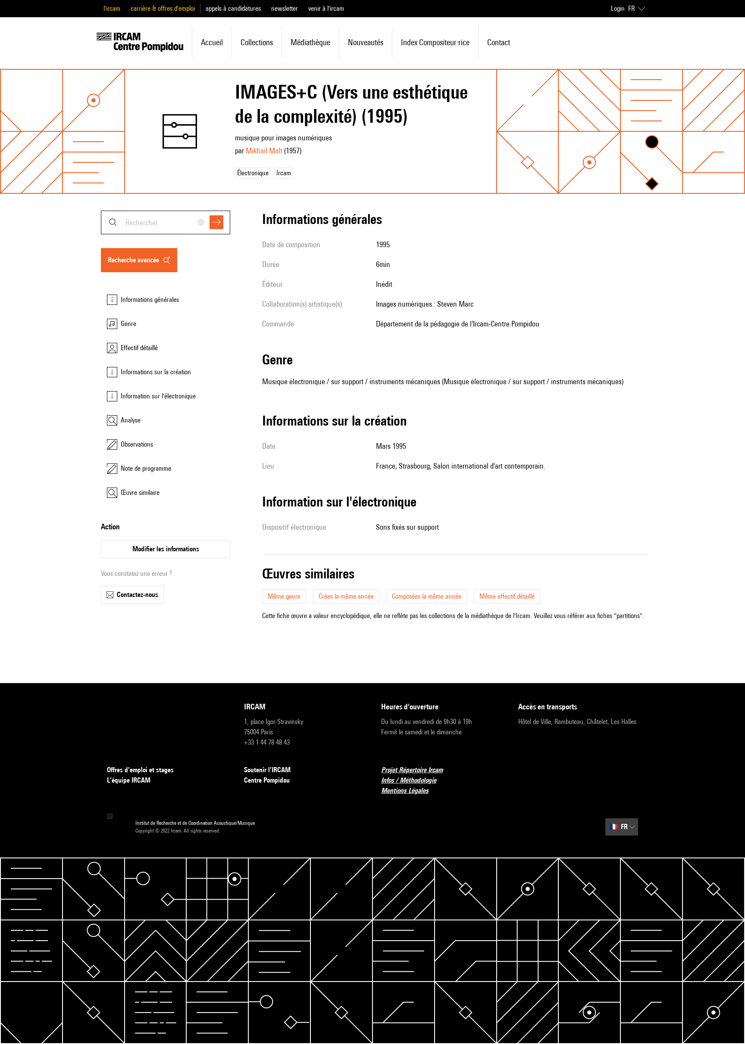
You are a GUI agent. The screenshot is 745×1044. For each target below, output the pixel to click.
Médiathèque (310, 42)
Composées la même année (426, 596)
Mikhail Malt (264, 150)
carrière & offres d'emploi (163, 8)
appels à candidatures (233, 8)
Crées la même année (346, 596)
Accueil (212, 42)
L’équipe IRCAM (128, 780)
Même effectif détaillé (507, 596)
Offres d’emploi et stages (140, 770)
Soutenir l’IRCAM (267, 770)
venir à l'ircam (326, 8)
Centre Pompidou (267, 780)
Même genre (284, 596)
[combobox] (165, 222)
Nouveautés (365, 42)
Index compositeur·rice (435, 42)
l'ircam (111, 8)
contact (498, 42)
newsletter (284, 8)
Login (618, 8)
